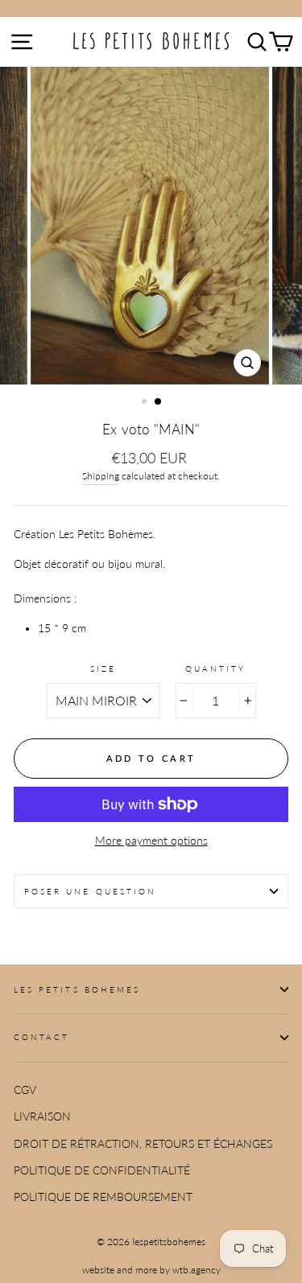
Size (103, 668)
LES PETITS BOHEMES (77, 989)
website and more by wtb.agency (151, 1270)
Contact (41, 1037)
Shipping (100, 476)
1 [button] (146, 403)
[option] (151, 225)
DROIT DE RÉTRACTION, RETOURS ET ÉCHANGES (143, 1143)
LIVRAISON (42, 1116)
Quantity (215, 668)
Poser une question (90, 891)
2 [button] (159, 402)
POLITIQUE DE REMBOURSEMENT (103, 1196)
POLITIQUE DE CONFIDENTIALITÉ (102, 1170)
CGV (25, 1090)
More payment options (151, 840)
